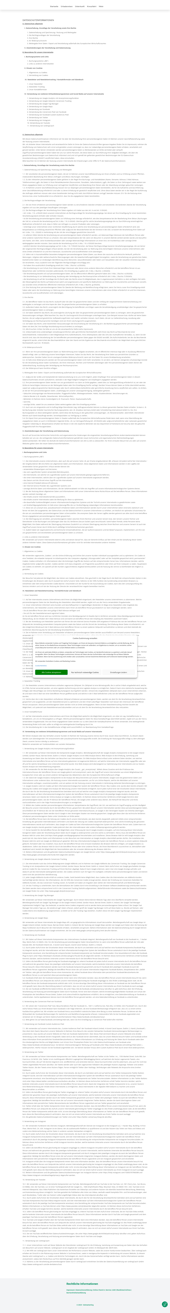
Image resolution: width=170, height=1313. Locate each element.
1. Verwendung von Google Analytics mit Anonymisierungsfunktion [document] (48, 748)
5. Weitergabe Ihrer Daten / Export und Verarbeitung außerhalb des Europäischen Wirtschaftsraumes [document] (62, 373)
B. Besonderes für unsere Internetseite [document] (38, 52)
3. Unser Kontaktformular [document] (32, 712)
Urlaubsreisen (67, 6)
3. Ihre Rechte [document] (28, 297)
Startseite (54, 6)
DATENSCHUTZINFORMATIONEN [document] (38, 20)
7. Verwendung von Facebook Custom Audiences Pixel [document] (43, 1024)
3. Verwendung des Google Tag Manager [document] (38, 895)
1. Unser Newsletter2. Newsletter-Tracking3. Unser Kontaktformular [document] (37, 87)
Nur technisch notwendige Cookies (85, 672)
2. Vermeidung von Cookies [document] (33, 574)
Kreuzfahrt (91, 6)
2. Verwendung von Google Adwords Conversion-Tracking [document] (45, 859)
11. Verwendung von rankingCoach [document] (36, 1241)
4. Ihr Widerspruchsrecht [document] (32, 347)
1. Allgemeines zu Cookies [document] (33, 551)
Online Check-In (99, 1290)
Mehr (101, 6)
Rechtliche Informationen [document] (82, 1284)
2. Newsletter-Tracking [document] (31, 681)
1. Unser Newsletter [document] (30, 595)
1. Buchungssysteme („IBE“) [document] (33, 457)
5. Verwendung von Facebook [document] (34, 935)
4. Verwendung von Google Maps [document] (35, 918)
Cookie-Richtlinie (41, 666)
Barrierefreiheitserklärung (76, 1293)
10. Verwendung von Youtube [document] (34, 1180)
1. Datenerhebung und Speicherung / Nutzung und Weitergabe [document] (47, 170)
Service (108, 1290)
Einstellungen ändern (118, 672)
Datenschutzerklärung (84, 1290)
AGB (114, 1290)
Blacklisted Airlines (124, 1290)
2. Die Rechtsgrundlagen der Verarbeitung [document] (39, 200)
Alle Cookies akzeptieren (51, 672)
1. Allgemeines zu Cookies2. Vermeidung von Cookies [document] (37, 73)
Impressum (70, 1290)
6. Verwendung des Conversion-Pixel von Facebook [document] (42, 1001)
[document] (33, 24)
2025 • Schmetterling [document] (86, 1305)
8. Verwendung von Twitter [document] (33, 1052)
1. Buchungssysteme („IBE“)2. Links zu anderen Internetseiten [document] (40, 62)
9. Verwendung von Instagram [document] (34, 1121)
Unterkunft (80, 6)
